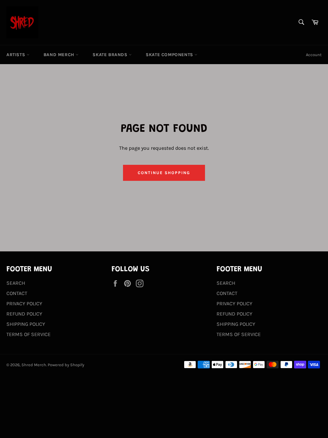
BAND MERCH (60, 54)
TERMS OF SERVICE (28, 334)
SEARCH (15, 283)
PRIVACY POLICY (24, 303)
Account (314, 54)
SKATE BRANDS (111, 54)
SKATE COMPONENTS (170, 54)
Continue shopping (164, 172)
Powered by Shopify (66, 364)
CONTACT (16, 293)
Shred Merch (33, 364)
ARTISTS (16, 54)
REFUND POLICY (24, 314)
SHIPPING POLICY (25, 324)
